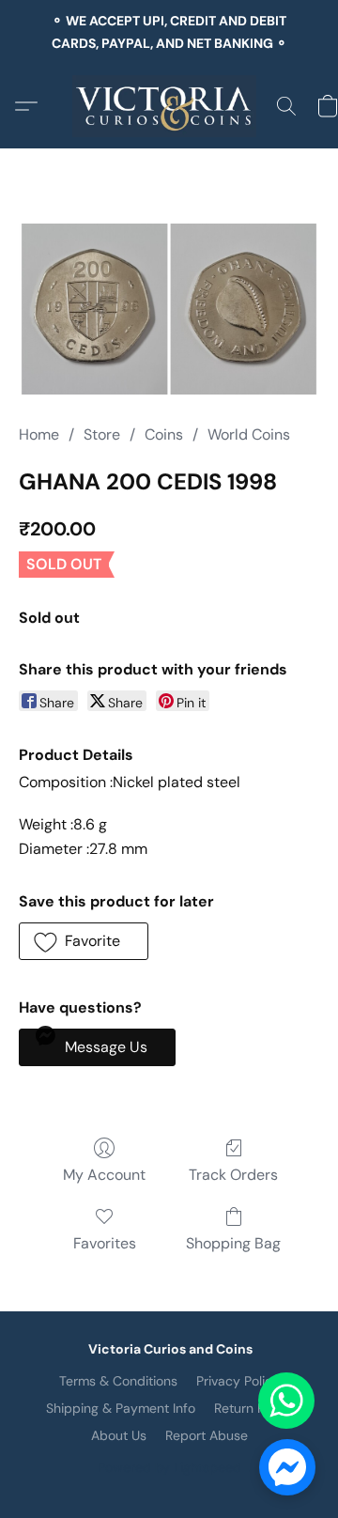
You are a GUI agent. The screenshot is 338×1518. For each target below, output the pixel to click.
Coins (164, 434)
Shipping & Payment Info (120, 1408)
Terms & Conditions (118, 1380)
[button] (169, 106)
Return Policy (253, 1408)
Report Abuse (206, 1435)
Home (39, 434)
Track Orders (233, 1175)
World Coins (248, 434)
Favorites (104, 1243)
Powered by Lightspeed (169, 1467)
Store (102, 434)
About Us (118, 1435)
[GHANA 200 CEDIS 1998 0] (169, 309)
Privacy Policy (238, 1380)
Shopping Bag (233, 1243)
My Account (104, 1175)
